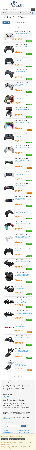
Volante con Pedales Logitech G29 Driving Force (22, 287)
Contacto (24, 13)
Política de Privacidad (7, 418)
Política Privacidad (8, 432)
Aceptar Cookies (20, 439)
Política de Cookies (26, 448)
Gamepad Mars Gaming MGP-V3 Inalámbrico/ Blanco (23, 148)
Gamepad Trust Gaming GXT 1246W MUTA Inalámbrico (22, 236)
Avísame (29, 129)
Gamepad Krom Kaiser (21, 46)
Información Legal (24, 430)
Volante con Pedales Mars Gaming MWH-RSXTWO (21, 325)
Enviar (23, 426)
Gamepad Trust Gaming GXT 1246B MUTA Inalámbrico (22, 224)
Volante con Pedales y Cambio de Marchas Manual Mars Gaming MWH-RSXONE (23, 351)
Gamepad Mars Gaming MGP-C (23, 122)
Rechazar (12, 439)
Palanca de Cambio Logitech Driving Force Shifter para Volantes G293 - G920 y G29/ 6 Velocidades (23, 276)
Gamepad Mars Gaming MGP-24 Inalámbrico (23, 97)
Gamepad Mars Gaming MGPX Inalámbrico (23, 161)
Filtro (5, 22)
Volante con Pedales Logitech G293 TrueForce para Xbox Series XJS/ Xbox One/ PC (22, 301)
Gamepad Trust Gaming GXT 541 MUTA (22, 249)
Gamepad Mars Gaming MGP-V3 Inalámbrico (23, 135)
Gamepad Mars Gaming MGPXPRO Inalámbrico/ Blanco (23, 198)
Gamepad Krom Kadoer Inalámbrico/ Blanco (21, 34)
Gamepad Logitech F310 (21, 71)
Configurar (4, 439)
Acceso (14, 13)
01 (18, 27)
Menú (6, 13)
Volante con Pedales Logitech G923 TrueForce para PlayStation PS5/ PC (23, 313)
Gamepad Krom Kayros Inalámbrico (21, 59)
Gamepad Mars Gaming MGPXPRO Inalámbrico (21, 186)
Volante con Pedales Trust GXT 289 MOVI (23, 338)
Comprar (29, 41)
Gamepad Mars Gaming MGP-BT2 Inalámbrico (22, 110)
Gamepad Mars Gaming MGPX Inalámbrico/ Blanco (23, 173)
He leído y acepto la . (15, 422)
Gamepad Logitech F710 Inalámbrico (21, 84)
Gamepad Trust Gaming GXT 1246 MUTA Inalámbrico (22, 211)
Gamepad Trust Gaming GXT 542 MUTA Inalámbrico (22, 262)
